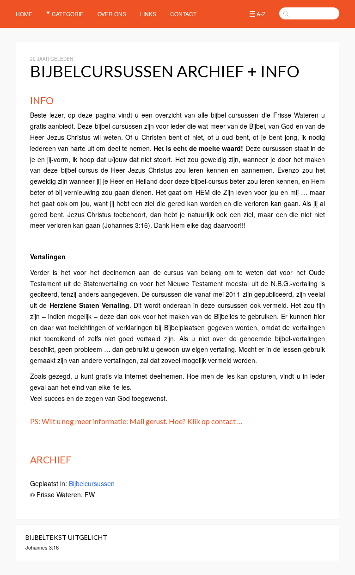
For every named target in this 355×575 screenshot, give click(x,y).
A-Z (261, 14)
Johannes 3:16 (42, 547)
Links (148, 14)
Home (24, 14)
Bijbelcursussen (92, 483)
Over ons (112, 14)
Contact (183, 14)
